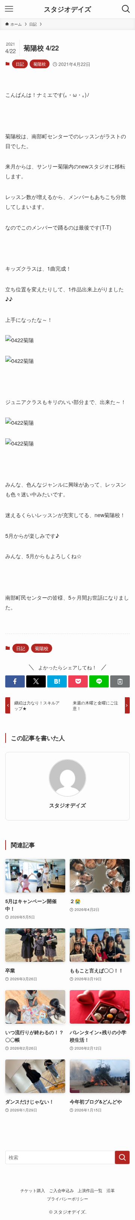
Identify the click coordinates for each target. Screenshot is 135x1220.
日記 (20, 64)
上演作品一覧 (90, 1190)
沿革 (110, 1190)
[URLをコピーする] (120, 681)
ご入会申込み (61, 1190)
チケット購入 (32, 1190)
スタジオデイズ (67, 9)
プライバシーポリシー (67, 1199)
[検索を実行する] (122, 1157)
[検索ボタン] (126, 9)
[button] (15, 681)
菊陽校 (39, 64)
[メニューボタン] (9, 9)
